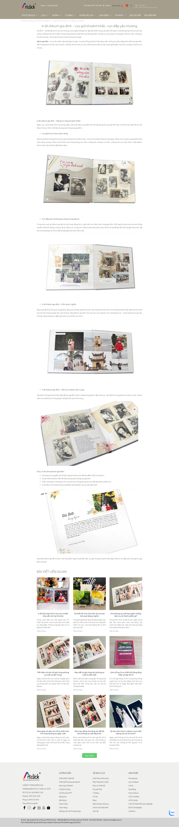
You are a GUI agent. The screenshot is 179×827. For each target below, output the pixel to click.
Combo (69, 15)
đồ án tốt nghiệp (135, 807)
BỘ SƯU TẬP (135, 15)
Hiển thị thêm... (42, 631)
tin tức (95, 796)
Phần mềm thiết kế (66, 778)
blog (94, 800)
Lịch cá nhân (133, 782)
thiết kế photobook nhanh (69, 782)
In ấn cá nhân (133, 796)
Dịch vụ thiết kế (99, 785)
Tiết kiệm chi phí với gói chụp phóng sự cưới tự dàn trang (53, 673)
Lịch (43, 15)
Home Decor (86, 15)
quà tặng (132, 789)
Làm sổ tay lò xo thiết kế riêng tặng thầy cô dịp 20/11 (125, 673)
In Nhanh (131, 811)
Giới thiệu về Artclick (101, 778)
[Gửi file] (103, 5)
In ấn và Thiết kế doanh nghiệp (140, 804)
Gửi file (108, 5)
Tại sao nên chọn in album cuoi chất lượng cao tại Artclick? (125, 732)
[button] (89, 755)
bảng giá (62, 796)
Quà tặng (104, 15)
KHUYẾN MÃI (150, 15)
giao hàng (63, 807)
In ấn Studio (133, 800)
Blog (31, 21)
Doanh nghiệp (52, 5)
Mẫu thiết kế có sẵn (101, 782)
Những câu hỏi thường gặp (70, 811)
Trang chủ (24, 21)
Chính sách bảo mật (100, 807)
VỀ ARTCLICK (99, 773)
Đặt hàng (62, 800)
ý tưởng (96, 793)
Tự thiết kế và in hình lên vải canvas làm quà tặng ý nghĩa (89, 614)
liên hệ (96, 811)
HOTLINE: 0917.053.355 (93, 5)
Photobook (28, 15)
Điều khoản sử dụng (100, 804)
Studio (43, 5)
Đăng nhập (116, 6)
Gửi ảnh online (65, 789)
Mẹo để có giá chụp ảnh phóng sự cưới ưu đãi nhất (89, 673)
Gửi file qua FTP (65, 793)
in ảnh (130, 785)
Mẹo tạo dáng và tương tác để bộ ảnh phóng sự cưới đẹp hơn (89, 732)
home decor (133, 793)
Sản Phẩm (133, 773)
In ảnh (55, 15)
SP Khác (119, 15)
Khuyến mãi (97, 789)
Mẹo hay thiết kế (66, 785)
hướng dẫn (65, 773)
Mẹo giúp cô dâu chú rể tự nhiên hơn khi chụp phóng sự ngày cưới (53, 732)
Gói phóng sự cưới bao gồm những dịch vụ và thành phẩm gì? (126, 614)
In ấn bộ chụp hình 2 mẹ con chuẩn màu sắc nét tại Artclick (53, 614)
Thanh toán (63, 804)
